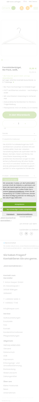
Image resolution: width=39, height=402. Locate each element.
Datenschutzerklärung (16, 191)
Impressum (10, 214)
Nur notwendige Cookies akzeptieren (19, 209)
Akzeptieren (19, 204)
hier (12, 198)
